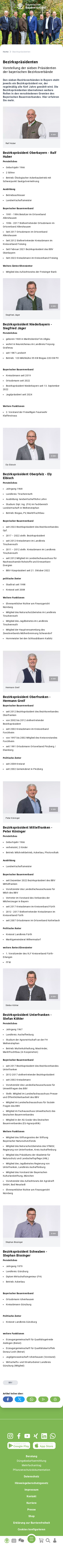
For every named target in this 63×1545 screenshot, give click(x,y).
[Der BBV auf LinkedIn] (44, 1436)
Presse (31, 1509)
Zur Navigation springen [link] (14, 2)
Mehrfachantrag (31, 1465)
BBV (10, 1382)
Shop (31, 1516)
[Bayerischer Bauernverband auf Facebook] (19, 1436)
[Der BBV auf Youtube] (27, 1436)
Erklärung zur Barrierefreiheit (31, 1522)
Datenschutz (31, 1476)
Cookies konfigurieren (31, 1529)
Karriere (31, 1502)
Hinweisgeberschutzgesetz (31, 1483)
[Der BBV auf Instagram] (10, 1436)
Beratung (31, 1456)
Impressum (32, 1489)
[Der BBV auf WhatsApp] (53, 1436)
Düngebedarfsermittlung (31, 1460)
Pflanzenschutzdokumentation (31, 1469)
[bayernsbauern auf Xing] (36, 1436)
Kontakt (31, 1496)
